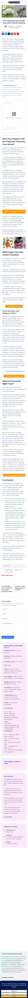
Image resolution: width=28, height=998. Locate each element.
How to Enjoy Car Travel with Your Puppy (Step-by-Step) (7, 588)
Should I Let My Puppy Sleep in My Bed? (20, 588)
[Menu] (25, 2)
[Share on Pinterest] (18, 34)
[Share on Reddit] (15, 34)
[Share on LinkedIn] (12, 34)
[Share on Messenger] (6, 34)
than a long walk (14, 187)
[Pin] (14, 371)
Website (5, 618)
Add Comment (7, 623)
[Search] (2, 2)
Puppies (19, 26)
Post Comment (7, 637)
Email (5, 614)
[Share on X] (9, 34)
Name (5, 609)
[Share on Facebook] (3, 34)
